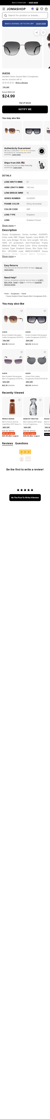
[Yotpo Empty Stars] (8, 83)
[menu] (3, 9)
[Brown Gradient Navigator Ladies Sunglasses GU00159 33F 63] (22, 311)
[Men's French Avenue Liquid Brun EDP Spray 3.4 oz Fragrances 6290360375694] (19, 400)
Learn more (16, 155)
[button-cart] (46, 9)
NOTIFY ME (25, 109)
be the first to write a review (25, 497)
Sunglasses (15, 294)
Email (15, 282)
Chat (21, 282)
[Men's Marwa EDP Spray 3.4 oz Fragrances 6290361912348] (40, 400)
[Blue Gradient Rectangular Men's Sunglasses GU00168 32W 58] (22, 352)
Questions (21, 443)
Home (6, 294)
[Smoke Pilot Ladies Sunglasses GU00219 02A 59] (45, 352)
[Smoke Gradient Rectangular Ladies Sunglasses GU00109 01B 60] (45, 311)
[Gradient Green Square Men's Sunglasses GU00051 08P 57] (43, 32)
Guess (23, 294)
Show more (8, 256)
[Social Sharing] (36, 32)
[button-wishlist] (41, 9)
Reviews (7, 443)
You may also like (11, 118)
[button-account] (37, 9)
